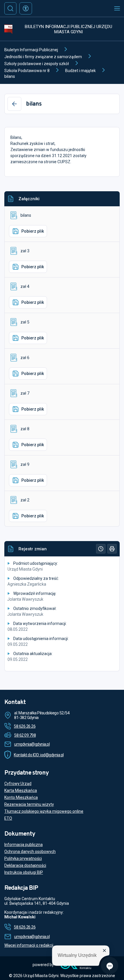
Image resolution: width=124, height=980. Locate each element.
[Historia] (101, 549)
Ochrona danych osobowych (30, 851)
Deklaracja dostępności (25, 865)
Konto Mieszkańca (21, 797)
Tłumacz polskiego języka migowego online (43, 811)
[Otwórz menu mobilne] (117, 8)
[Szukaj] (10, 8)
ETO (8, 818)
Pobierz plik (32, 231)
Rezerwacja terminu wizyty (29, 804)
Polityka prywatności (23, 858)
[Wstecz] (14, 104)
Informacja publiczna (23, 844)
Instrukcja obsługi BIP (23, 872)
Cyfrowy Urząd (17, 783)
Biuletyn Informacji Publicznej (31, 49)
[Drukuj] (112, 549)
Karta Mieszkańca (20, 790)
